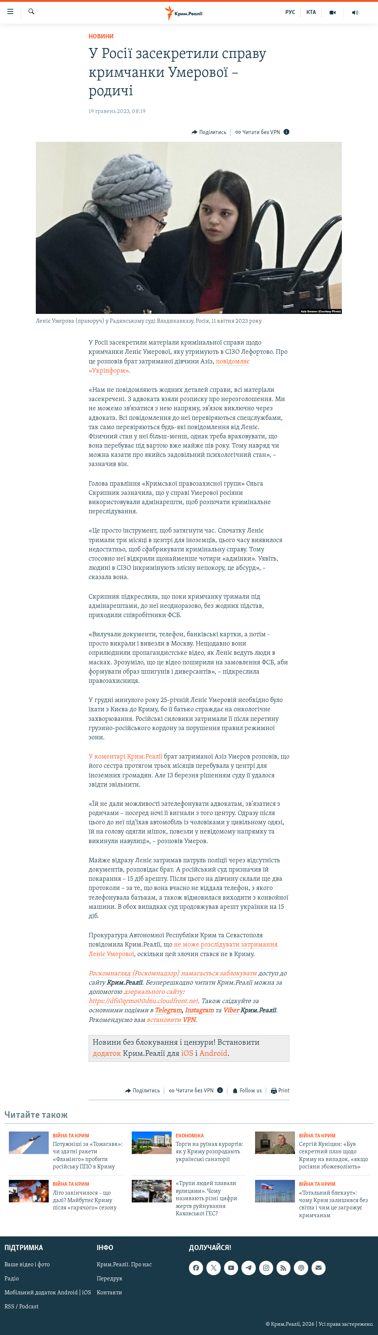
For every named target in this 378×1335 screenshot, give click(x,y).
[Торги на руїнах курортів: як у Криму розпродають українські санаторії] (152, 1143)
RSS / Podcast (21, 1307)
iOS (187, 1054)
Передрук (110, 1279)
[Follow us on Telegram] (248, 1268)
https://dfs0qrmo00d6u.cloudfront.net (143, 1001)
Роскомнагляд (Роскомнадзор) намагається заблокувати (173, 974)
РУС (290, 13)
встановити (171, 1020)
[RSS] (283, 1268)
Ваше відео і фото (27, 1265)
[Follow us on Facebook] (196, 1268)
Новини (101, 37)
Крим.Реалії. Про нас (124, 1265)
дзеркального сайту (153, 992)
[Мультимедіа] (333, 12)
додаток (107, 1054)
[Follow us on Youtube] (231, 1268)
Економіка (190, 1136)
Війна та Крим (71, 1136)
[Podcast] (301, 1268)
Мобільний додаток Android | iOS (47, 1293)
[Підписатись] (319, 1268)
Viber (231, 1010)
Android (213, 1054)
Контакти (109, 1293)
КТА (311, 13)
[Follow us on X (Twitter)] (213, 1268)
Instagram (199, 1010)
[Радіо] (355, 12)
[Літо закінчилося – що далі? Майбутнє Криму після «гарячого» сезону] (29, 1191)
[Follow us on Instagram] (266, 1268)
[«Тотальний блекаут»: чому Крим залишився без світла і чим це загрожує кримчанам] (275, 1191)
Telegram (168, 1010)
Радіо (11, 1279)
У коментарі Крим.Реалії (125, 757)
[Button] (209, 132)
